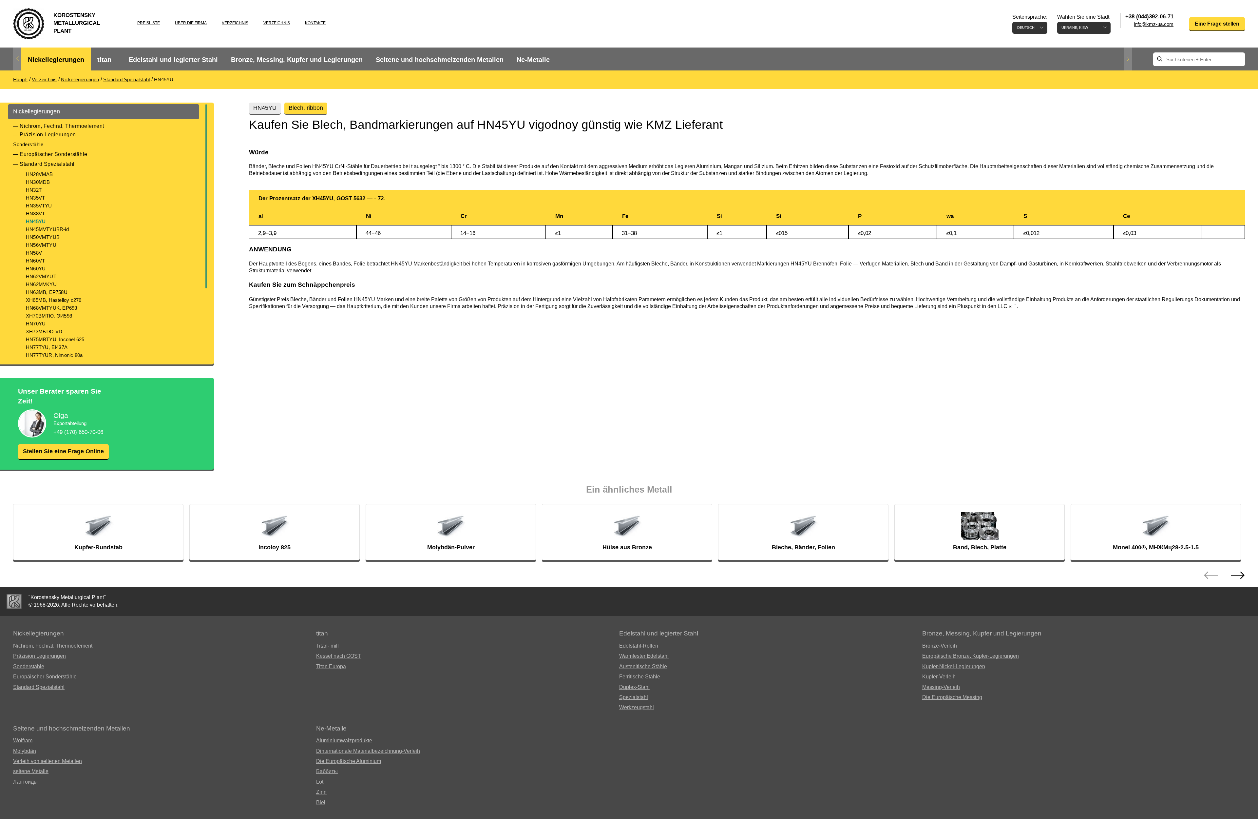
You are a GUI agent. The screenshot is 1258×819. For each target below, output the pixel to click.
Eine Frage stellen (1217, 24)
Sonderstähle (28, 144)
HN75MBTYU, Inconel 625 (55, 339)
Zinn (321, 792)
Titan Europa (331, 666)
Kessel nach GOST (338, 656)
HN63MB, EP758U (46, 292)
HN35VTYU (39, 205)
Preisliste (148, 23)
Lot (319, 782)
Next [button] (1128, 59)
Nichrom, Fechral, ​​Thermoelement (62, 126)
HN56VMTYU (41, 245)
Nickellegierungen (56, 59)
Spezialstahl (633, 697)
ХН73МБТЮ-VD (44, 331)
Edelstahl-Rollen (638, 646)
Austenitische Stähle (643, 666)
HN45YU (36, 221)
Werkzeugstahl (636, 707)
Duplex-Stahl (634, 687)
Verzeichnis (235, 23)
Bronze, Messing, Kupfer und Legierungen (297, 59)
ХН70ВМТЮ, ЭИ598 (49, 316)
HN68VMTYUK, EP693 (51, 308)
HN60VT (35, 260)
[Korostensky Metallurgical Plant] (14, 601)
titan (104, 59)
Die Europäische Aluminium (348, 761)
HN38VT (35, 213)
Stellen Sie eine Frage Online (63, 451)
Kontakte (315, 23)
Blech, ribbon (306, 108)
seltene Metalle (30, 771)
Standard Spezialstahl (47, 164)
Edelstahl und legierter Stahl (173, 59)
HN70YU (36, 323)
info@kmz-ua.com (1153, 24)
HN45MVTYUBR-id (47, 229)
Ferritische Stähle (639, 676)
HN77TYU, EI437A (46, 347)
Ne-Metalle (533, 59)
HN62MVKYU (41, 284)
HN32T (34, 190)
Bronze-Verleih (939, 646)
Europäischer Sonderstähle (53, 154)
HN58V (34, 253)
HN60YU (36, 268)
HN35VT (35, 198)
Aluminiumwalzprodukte (344, 740)
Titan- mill (327, 646)
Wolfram (22, 740)
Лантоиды (25, 782)
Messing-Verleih (941, 687)
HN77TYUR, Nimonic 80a (54, 355)
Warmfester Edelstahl (644, 656)
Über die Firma (191, 23)
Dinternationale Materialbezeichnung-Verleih (368, 751)
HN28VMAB (39, 174)
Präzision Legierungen (48, 134)
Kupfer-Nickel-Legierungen (953, 666)
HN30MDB (38, 182)
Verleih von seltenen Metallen (47, 761)
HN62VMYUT (41, 276)
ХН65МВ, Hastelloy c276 (53, 300)
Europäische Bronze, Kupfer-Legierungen (970, 656)
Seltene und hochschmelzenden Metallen (440, 59)
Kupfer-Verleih (939, 676)
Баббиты (327, 771)
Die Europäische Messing (952, 697)
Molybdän (24, 751)
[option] (56, 60)
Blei (320, 802)
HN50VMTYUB (43, 237)
